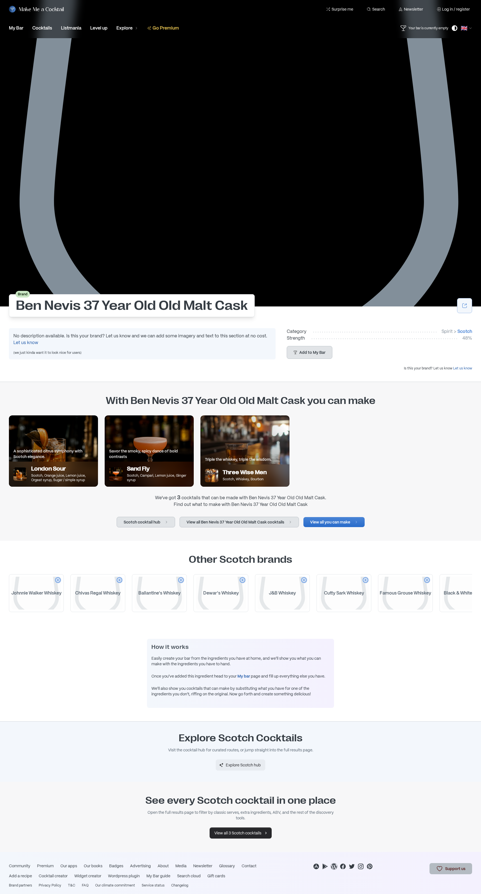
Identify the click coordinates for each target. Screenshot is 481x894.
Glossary (227, 865)
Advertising (140, 865)
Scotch (464, 331)
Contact (249, 865)
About (163, 865)
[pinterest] (369, 866)
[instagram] (360, 866)
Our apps (68, 865)
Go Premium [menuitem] (166, 28)
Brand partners (20, 885)
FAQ (85, 885)
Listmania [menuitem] (71, 28)
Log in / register (456, 9)
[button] (309, 352)
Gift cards (216, 875)
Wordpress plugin (124, 875)
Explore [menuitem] (124, 28)
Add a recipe (20, 875)
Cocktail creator (53, 875)
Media (180, 865)
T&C (71, 885)
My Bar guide (158, 875)
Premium (45, 865)
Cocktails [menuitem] (42, 28)
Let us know (25, 342)
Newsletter (413, 9)
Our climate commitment (115, 885)
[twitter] (352, 866)
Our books (93, 865)
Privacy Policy (50, 885)
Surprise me (342, 9)
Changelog (179, 885)
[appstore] (316, 866)
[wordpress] (334, 866)
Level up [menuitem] (98, 28)
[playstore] (325, 866)
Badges (116, 865)
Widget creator (87, 875)
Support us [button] (455, 868)
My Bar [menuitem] (16, 28)
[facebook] (343, 866)
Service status (153, 885)
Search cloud (189, 875)
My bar (243, 676)
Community (19, 865)
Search (378, 9)
